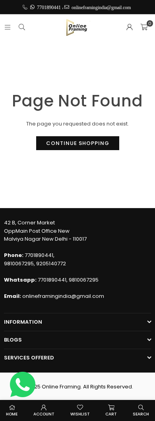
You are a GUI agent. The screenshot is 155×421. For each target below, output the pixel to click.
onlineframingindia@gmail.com (63, 296)
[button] (144, 27)
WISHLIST (80, 414)
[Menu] (7, 27)
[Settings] (129, 27)
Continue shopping (77, 143)
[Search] (22, 27)
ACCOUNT (43, 414)
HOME (11, 414)
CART (111, 414)
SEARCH (141, 414)
